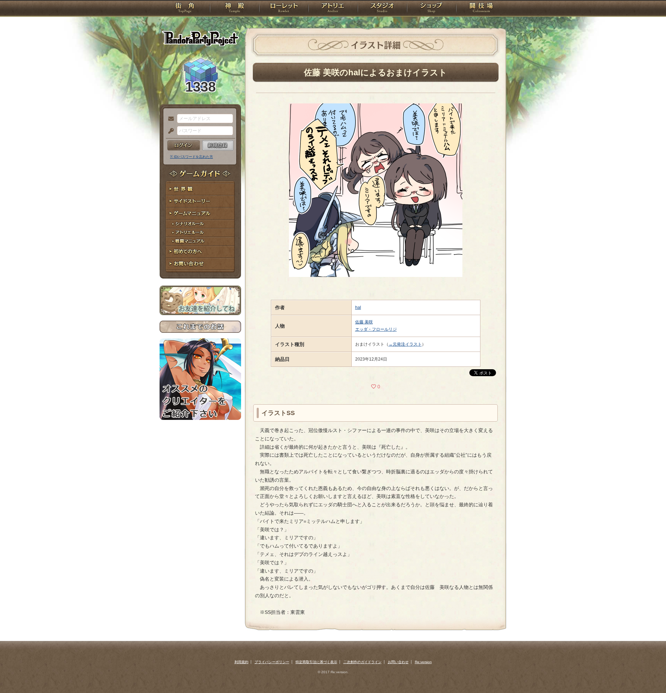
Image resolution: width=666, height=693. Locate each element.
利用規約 (241, 662)
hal (358, 307)
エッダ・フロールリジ (376, 329)
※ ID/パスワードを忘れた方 (191, 157)
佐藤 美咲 (364, 322)
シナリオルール (200, 224)
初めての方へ (200, 252)
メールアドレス (169, 119)
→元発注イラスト (405, 344)
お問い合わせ (200, 264)
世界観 (200, 189)
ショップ (431, 8)
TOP (185, 8)
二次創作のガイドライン (362, 662)
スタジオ (382, 8)
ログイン (183, 145)
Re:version (423, 662)
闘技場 (481, 8)
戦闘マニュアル (200, 241)
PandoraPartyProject (200, 38)
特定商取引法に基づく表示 (316, 662)
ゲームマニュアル (200, 214)
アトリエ (333, 8)
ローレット (283, 8)
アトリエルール (200, 232)
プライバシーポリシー (272, 662)
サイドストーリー (200, 201)
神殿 (234, 8)
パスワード (169, 131)
